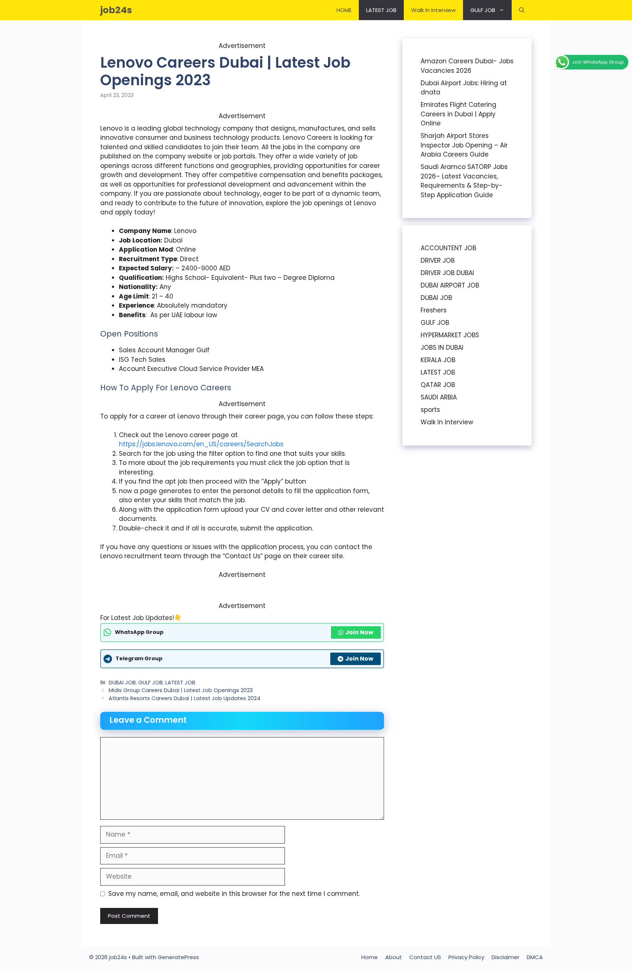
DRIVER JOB (438, 260)
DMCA (535, 957)
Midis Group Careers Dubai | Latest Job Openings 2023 (181, 690)
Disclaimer (505, 957)
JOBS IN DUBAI (442, 347)
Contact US (425, 957)
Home (369, 957)
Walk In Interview (433, 10)
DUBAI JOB (122, 682)
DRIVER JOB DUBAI (447, 272)
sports (430, 409)
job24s (116, 10)
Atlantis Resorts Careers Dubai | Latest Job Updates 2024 (184, 698)
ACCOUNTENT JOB (448, 248)
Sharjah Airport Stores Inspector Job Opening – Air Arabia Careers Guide (464, 145)
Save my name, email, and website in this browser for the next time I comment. (234, 893)
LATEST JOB (381, 10)
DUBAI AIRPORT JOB (450, 285)
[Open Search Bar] (522, 10)
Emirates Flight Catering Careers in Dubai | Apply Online (458, 114)
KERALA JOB (438, 360)
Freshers (434, 310)
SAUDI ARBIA (439, 397)
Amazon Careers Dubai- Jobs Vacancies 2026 (467, 66)
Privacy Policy (466, 957)
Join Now (359, 632)
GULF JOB (482, 10)
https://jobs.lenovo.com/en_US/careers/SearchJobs (201, 444)
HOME (343, 10)
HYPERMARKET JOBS (450, 335)
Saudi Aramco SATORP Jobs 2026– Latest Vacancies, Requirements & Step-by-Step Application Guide (464, 180)
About (393, 957)
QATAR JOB (438, 384)
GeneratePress (178, 957)
